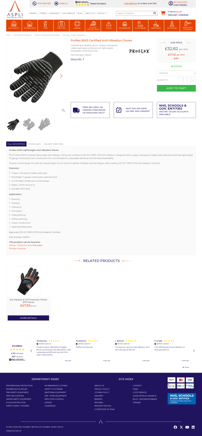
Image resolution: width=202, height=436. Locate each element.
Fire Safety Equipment (17, 392)
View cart (172, 14)
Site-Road (172, 28)
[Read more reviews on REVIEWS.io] (17, 359)
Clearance (54, 13)
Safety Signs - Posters (17, 406)
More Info (76, 59)
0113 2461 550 (44, 3)
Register (183, 5)
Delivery (99, 396)
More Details (28, 318)
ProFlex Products (17, 248)
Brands (33, 13)
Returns (99, 402)
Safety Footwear (54, 389)
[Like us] (175, 427)
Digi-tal (18, 431)
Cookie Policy (102, 392)
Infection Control (188, 28)
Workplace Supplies (16, 389)
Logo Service (68, 13)
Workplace (30, 28)
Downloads (34, 144)
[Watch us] (187, 427)
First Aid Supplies (15, 396)
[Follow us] (181, 427)
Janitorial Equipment (55, 392)
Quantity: (162, 80)
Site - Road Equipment (56, 396)
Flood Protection (93, 28)
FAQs (135, 389)
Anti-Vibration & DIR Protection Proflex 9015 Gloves (28, 301)
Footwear (140, 28)
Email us (63, 3)
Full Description (16, 144)
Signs (109, 28)
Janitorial (156, 28)
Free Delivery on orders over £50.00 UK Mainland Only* (94, 110)
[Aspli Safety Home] (14, 9)
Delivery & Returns (53, 144)
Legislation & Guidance (144, 396)
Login (176, 5)
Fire (46, 28)
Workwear (124, 28)
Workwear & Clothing (56, 385)
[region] (112, 351)
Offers (42, 13)
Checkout (183, 14)
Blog (80, 13)
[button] (61, 76)
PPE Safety (14, 28)
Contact (101, 13)
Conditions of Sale (105, 409)
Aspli (10, 427)
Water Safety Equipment (18, 399)
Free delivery (130, 3)
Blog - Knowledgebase (145, 399)
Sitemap (137, 402)
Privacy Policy (102, 389)
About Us (89, 13)
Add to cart (176, 88)
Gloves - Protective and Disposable (26, 245)
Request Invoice (103, 406)
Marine (77, 28)
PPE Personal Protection (19, 385)
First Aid (61, 28)
